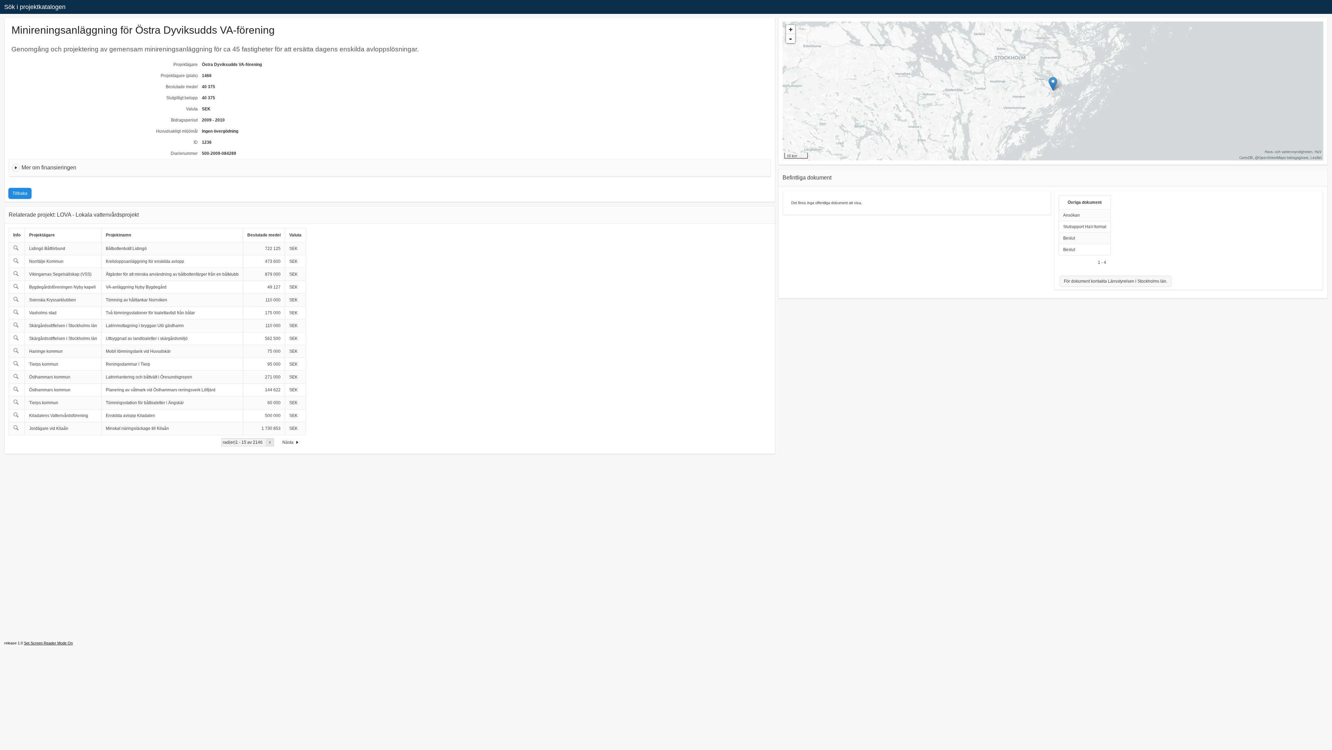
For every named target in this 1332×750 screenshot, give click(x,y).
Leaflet (1316, 157)
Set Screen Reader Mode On (48, 643)
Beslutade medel (182, 86)
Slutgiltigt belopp (182, 97)
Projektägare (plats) (179, 75)
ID (196, 142)
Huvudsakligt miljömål (177, 131)
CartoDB (1246, 157)
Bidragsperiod (184, 120)
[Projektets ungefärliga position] (1053, 84)
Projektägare (185, 64)
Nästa (288, 442)
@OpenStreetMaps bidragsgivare (1281, 157)
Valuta (192, 109)
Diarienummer (184, 153)
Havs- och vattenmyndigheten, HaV (1293, 151)
